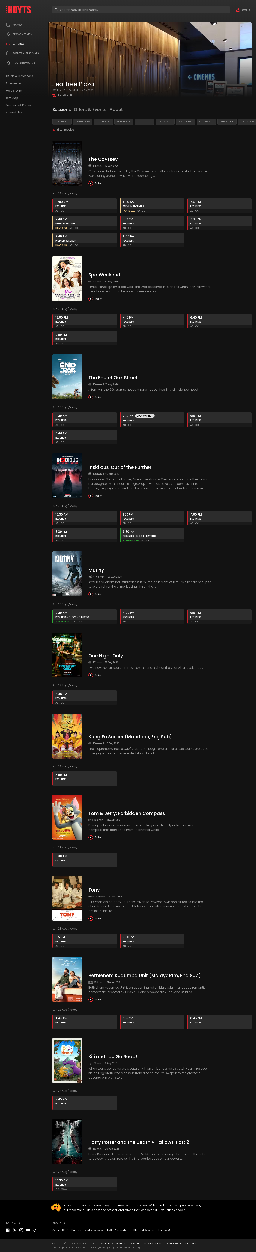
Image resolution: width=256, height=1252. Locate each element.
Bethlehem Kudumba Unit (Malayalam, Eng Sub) (144, 975)
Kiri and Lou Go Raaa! (112, 1057)
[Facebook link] (8, 1231)
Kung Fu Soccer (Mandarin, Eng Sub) (130, 737)
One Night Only (105, 656)
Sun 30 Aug (206, 121)
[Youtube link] (28, 1231)
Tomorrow (83, 121)
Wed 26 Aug (124, 121)
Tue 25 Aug (103, 121)
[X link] (14, 1231)
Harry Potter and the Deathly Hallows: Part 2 (138, 1142)
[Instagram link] (21, 1231)
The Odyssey (103, 159)
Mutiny (96, 570)
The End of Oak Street (113, 378)
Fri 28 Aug (165, 121)
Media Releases (94, 1230)
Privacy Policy (174, 1243)
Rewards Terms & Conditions (146, 1243)
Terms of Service (126, 1247)
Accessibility (122, 1230)
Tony (94, 890)
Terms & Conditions (116, 1243)
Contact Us (164, 1230)
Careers (76, 1230)
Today (62, 121)
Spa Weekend (104, 275)
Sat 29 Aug (186, 121)
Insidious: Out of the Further (119, 467)
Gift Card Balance (144, 1230)
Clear (223, 9)
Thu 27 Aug (144, 121)
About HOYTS (60, 1230)
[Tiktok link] (35, 1231)
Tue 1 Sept (227, 121)
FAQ (109, 1230)
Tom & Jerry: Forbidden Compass (126, 813)
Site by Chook (193, 1243)
